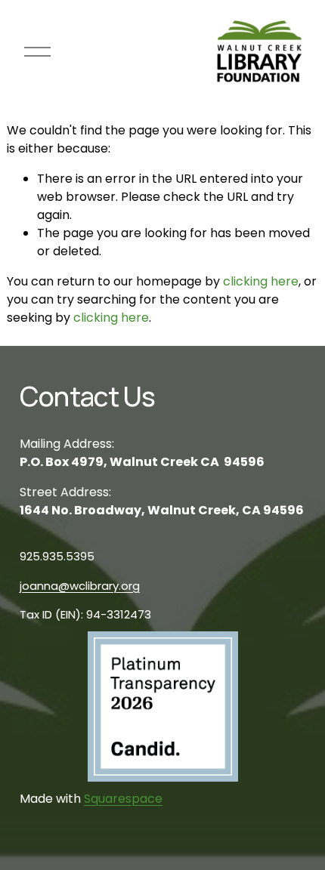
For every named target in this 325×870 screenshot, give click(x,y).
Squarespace (123, 798)
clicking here (261, 281)
